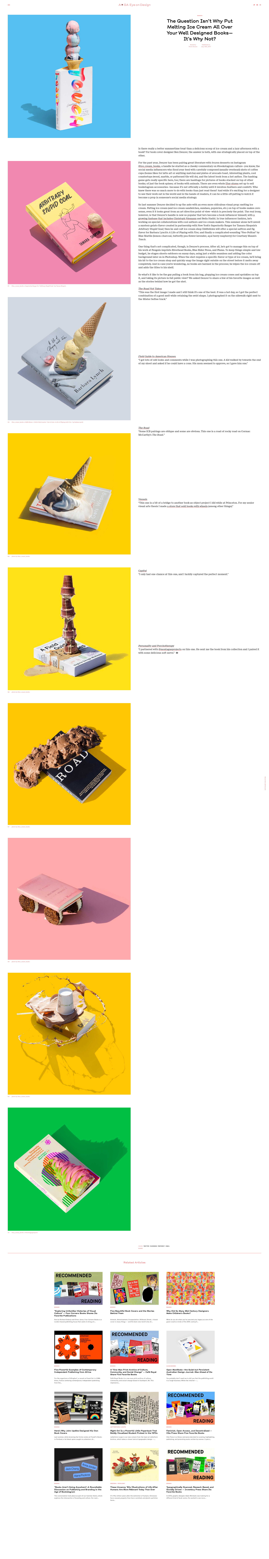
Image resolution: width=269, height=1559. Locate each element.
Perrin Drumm (193, 47)
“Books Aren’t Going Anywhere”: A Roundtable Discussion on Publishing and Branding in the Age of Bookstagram (78, 1489)
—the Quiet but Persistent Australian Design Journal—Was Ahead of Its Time (189, 1372)
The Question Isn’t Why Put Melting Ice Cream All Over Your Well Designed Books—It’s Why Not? (200, 30)
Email (168, 1246)
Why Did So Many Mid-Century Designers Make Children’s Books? (187, 1312)
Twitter (146, 1246)
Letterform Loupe (118, 1427)
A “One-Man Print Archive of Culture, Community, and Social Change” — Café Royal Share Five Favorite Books (133, 1372)
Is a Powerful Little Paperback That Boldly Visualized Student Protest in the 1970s (134, 1432)
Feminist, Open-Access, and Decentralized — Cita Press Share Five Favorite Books (189, 1432)
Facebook (153, 1246)
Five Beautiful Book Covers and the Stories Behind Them (132, 1312)
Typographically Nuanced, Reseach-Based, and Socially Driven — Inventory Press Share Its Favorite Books (190, 1489)
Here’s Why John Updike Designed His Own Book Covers (76, 1432)
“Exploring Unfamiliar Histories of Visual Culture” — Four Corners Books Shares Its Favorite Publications (75, 1313)
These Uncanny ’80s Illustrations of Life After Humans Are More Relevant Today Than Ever (134, 1488)
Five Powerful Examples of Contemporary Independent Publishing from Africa (75, 1371)
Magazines (171, 1366)
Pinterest (161, 1246)
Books (199, 16)
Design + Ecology (117, 1483)
